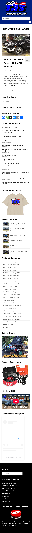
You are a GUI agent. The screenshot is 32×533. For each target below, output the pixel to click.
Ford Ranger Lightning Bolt (17, 223)
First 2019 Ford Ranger (9, 90)
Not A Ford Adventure (16, 246)
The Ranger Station (8, 457)
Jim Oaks (8, 70)
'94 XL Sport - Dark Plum (9, 168)
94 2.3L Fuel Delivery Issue (10, 141)
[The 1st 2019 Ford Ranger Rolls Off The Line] (16, 45)
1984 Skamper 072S (8, 159)
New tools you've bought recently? (12, 145)
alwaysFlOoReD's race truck (10, 163)
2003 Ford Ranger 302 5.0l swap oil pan (14, 178)
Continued (13, 85)
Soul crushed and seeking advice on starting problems (15, 182)
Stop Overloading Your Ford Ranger (18, 229)
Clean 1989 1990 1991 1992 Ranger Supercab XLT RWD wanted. (15, 131)
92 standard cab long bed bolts (11, 136)
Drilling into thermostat (9, 155)
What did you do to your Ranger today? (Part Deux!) (15, 150)
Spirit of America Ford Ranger (18, 235)
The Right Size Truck (16, 240)
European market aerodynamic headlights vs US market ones (15, 172)
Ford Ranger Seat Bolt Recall (18, 251)
